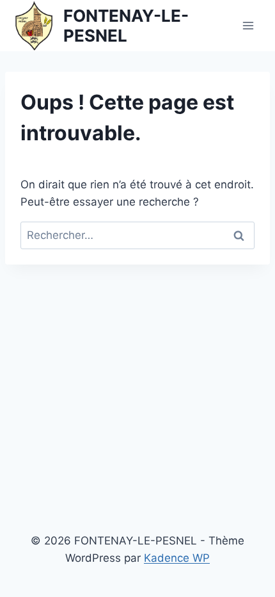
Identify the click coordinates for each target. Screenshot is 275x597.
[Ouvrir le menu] (248, 25)
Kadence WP (177, 558)
